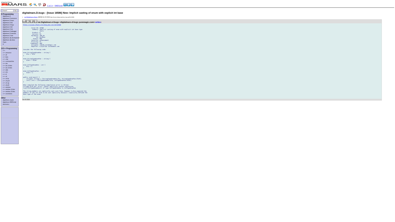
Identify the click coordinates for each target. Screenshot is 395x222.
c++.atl (5, 55)
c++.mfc (5, 72)
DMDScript (59, 6)
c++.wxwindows (7, 93)
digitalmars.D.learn (8, 20)
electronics (6, 104)
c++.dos (5, 63)
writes (98, 22)
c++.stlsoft (6, 85)
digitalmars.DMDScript (9, 102)
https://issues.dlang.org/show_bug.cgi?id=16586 (42, 25)
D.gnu (4, 42)
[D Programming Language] (44, 6)
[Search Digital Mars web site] (35, 6)
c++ (4, 50)
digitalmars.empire (8, 100)
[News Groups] (39, 6)
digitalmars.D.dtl (7, 27)
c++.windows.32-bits (9, 91)
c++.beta (5, 57)
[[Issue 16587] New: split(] (68, 6)
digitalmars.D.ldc (8, 22)
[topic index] (65, 6)
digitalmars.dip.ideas (9, 40)
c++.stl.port (6, 81)
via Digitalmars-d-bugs (31, 17)
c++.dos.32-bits (7, 68)
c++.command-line (8, 61)
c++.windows (7, 87)
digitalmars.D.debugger (9, 31)
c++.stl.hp (6, 78)
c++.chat (5, 59)
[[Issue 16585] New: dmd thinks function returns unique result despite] (72, 6)
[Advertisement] (7, 112)
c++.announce (7, 52)
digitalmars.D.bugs (8, 25)
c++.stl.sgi (6, 83)
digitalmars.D (7, 16)
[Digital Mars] (30, 6)
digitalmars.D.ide (8, 29)
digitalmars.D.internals (9, 33)
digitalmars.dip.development (10, 38)
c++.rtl (5, 74)
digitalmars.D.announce (10, 18)
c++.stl (5, 76)
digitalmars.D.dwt (8, 35)
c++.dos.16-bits (7, 65)
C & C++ (50, 6)
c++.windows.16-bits (9, 89)
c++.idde (5, 70)
